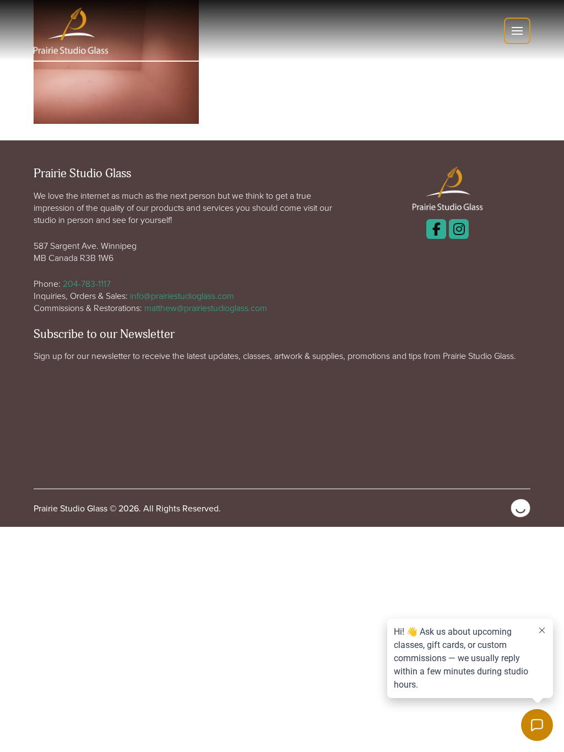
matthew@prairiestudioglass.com (205, 308)
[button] (517, 31)
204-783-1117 (87, 283)
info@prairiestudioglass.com (182, 296)
